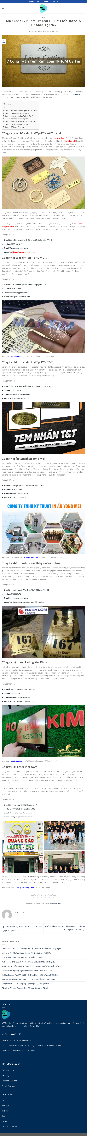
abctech (55, 31)
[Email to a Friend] (45, 896)
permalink (57, 904)
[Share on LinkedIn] (54, 896)
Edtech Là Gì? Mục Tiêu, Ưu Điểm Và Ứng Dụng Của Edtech (25, 988)
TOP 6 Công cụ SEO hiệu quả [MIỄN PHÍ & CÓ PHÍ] (22, 957)
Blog (43, 17)
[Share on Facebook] (37, 896)
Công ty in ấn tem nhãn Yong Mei (16, 119)
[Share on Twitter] (41, 896)
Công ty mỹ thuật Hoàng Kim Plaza (17, 124)
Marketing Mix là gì (18, 761)
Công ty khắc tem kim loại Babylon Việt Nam (20, 121)
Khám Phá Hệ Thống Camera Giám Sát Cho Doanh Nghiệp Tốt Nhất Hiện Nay (32, 966)
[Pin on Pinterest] (50, 896)
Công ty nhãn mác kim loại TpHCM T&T (19, 116)
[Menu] (3, 8)
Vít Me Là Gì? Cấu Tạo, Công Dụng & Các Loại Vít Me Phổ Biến (26, 953)
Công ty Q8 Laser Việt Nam (14, 127)
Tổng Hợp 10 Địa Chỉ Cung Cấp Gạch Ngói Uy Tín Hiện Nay (25, 984)
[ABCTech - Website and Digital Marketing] (43, 8)
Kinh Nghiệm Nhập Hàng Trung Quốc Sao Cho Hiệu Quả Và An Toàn (28, 979)
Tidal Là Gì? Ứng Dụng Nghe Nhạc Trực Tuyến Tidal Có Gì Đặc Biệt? (29, 970)
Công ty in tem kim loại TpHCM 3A (17, 113)
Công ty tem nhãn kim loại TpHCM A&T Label (21, 110)
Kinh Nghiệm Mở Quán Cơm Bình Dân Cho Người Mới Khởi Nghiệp (28, 962)
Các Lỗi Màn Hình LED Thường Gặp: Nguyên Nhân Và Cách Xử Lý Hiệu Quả (31, 949)
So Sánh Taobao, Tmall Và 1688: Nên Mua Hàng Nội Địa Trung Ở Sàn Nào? (30, 975)
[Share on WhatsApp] (33, 896)
